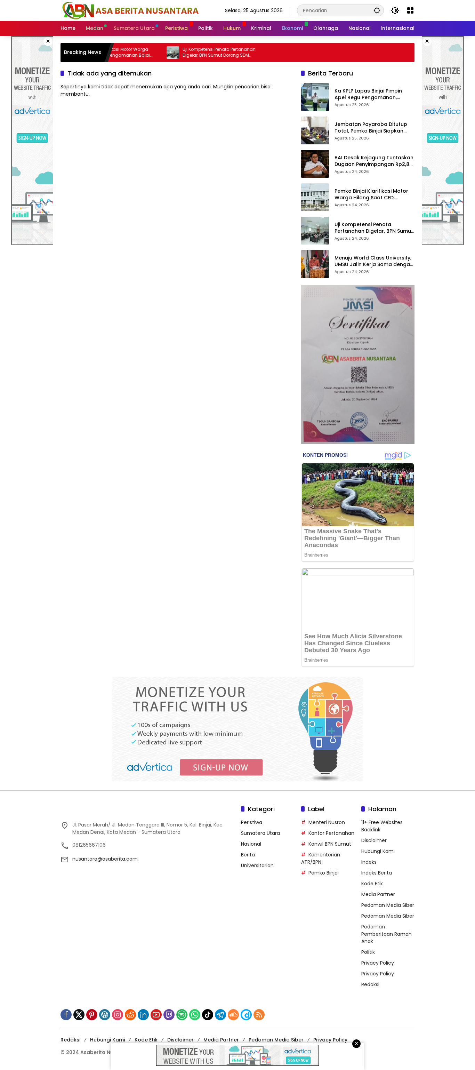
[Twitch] (169, 1014)
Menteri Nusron (326, 822)
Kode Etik (372, 883)
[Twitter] (78, 1014)
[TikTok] (207, 1014)
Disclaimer (374, 840)
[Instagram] (117, 1014)
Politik (368, 952)
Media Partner (378, 894)
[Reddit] (130, 1014)
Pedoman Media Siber (387, 905)
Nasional (251, 843)
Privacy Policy (377, 962)
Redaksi (370, 984)
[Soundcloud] (233, 1014)
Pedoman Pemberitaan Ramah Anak (386, 934)
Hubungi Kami (378, 851)
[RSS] (259, 1014)
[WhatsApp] (194, 1014)
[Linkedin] (143, 1014)
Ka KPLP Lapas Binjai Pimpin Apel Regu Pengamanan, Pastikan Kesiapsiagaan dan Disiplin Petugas (371, 94)
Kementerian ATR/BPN (320, 858)
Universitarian (257, 865)
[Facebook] (66, 1014)
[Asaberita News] (130, 10)
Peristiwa (251, 822)
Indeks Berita (376, 872)
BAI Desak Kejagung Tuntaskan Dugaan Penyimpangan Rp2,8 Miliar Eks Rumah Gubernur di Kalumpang (374, 161)
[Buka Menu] (410, 10)
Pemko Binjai (323, 872)
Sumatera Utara (260, 833)
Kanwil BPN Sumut (329, 843)
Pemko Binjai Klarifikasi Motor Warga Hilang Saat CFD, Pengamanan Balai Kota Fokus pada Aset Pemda (373, 194)
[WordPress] (104, 1014)
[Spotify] (181, 1014)
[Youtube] (156, 1014)
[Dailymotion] (246, 1014)
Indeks (369, 862)
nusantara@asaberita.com (105, 858)
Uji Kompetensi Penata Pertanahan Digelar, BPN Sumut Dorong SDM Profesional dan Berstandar (193, 52)
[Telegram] (220, 1014)
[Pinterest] (91, 1014)
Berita (248, 854)
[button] (377, 10)
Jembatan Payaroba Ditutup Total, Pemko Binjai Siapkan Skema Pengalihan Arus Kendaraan (371, 128)
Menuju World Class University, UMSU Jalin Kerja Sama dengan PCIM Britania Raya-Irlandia (374, 261)
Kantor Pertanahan (331, 833)
